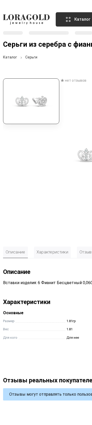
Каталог (10, 57)
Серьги (31, 57)
